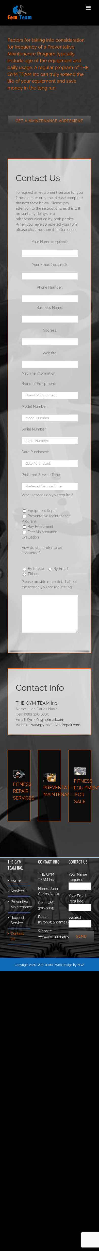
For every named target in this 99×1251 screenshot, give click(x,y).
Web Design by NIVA (69, 965)
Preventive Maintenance (19, 904)
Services (18, 891)
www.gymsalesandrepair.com (55, 725)
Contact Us (17, 936)
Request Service (17, 920)
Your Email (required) (77, 898)
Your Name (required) (78, 877)
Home (16, 880)
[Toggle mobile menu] (88, 7)
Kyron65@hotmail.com (45, 720)
